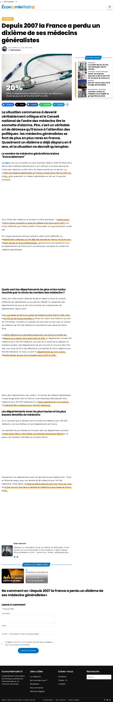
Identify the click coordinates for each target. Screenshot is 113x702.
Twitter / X (62, 680)
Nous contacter (36, 688)
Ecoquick (7, 19)
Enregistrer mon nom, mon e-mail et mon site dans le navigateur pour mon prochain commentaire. (29, 643)
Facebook (62, 676)
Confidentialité (48, 700)
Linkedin (62, 684)
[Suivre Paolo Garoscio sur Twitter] (14, 557)
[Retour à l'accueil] (52, 6)
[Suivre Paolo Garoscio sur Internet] (17, 557)
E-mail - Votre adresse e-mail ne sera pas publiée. (20, 634)
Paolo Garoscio (20, 543)
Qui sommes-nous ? (38, 680)
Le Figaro (6, 163)
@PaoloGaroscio (62, 552)
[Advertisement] (37, 199)
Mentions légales (37, 691)
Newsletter (34, 684)
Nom (4, 625)
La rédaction (35, 676)
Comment (6, 613)
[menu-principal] (109, 7)
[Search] (108, 677)
